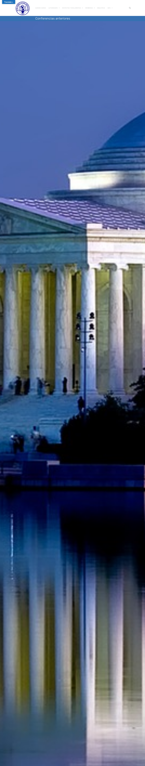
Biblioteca (101, 8)
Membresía (89, 8)
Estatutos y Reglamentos (71, 8)
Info (109, 8)
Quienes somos (40, 8)
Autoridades (53, 8)
